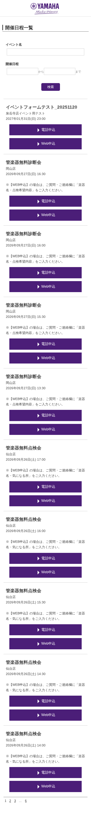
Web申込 (48, 143)
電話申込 (48, 130)
